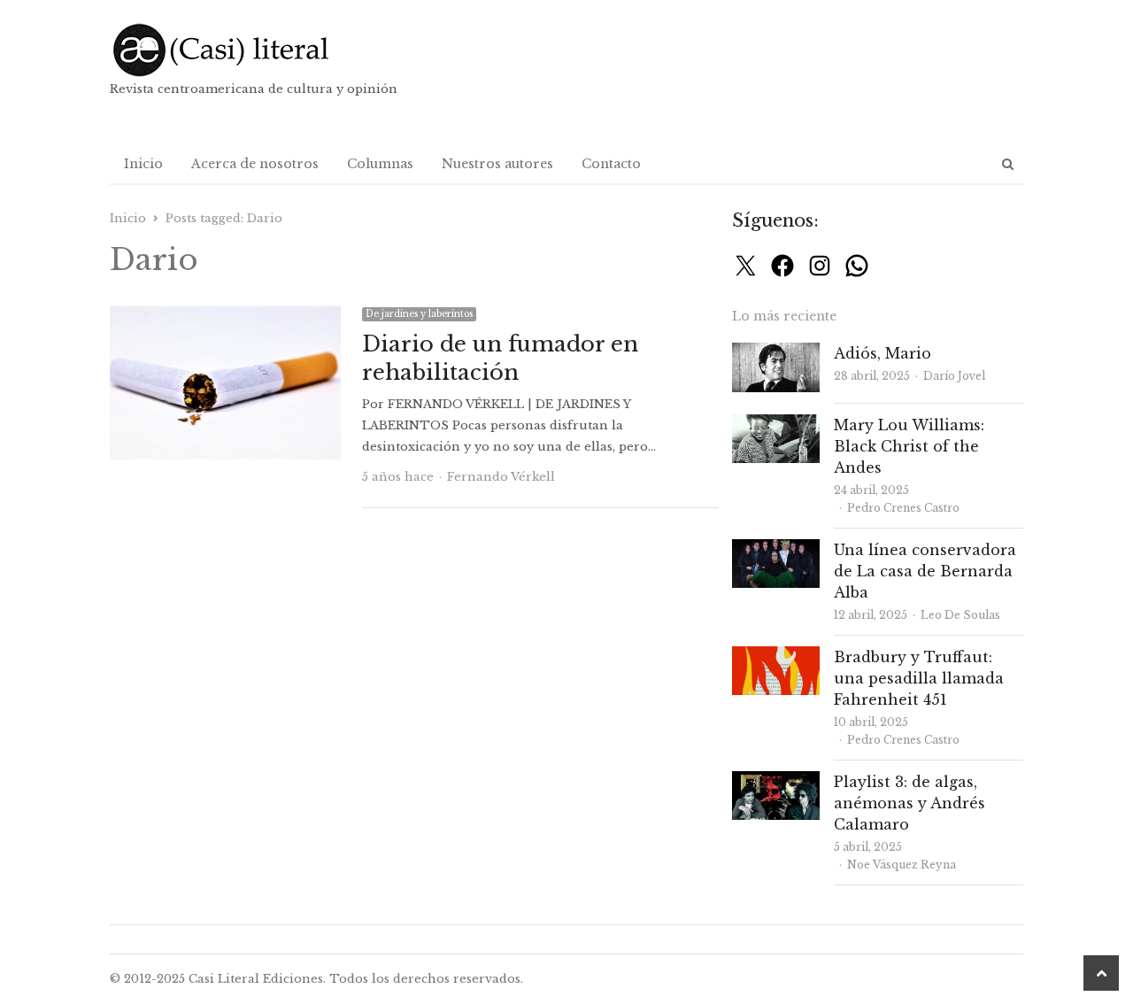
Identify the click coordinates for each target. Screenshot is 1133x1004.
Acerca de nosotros (255, 164)
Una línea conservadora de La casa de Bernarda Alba (925, 571)
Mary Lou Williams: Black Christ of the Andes (909, 446)
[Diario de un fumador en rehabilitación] (225, 315)
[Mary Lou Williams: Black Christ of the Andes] (776, 424)
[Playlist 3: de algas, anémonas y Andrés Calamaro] (776, 781)
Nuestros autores (497, 164)
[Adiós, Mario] (776, 352)
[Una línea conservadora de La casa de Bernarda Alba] (776, 549)
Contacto (611, 164)
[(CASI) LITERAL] (256, 50)
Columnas (380, 164)
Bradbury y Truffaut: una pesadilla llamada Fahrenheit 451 (919, 678)
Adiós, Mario (882, 353)
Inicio (143, 164)
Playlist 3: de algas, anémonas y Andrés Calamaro (909, 803)
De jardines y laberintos (419, 314)
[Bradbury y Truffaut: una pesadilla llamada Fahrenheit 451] (776, 656)
